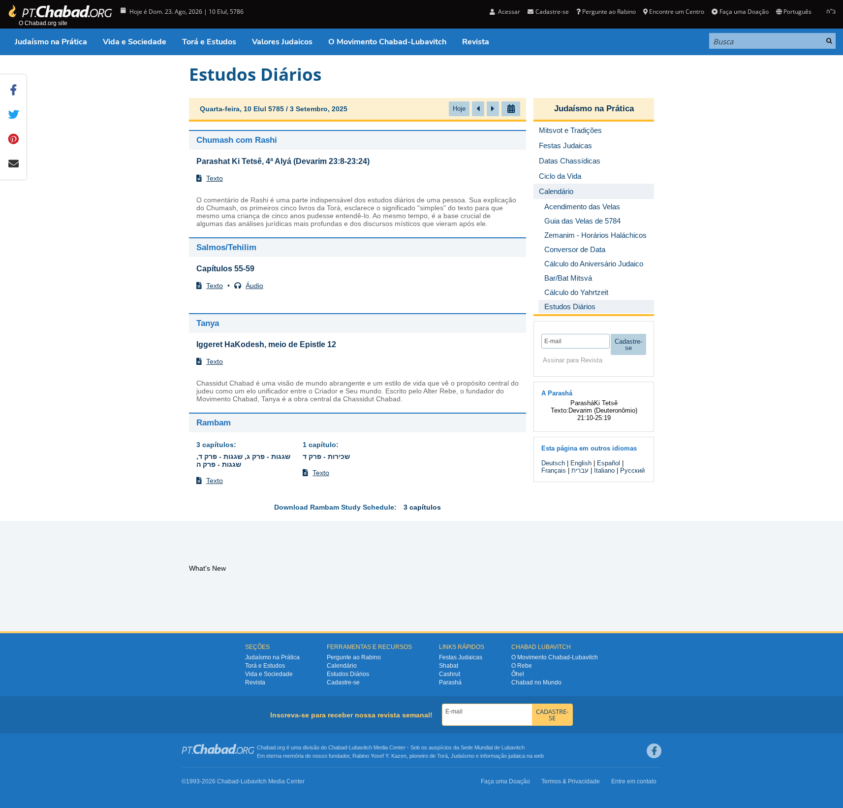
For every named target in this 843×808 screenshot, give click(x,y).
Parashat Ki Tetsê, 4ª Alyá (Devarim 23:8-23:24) (283, 161)
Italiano (604, 470)
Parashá (450, 682)
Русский (632, 470)
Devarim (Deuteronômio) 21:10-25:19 (602, 414)
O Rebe (521, 665)
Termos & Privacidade (570, 781)
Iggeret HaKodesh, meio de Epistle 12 (266, 344)
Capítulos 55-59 (225, 268)
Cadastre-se (343, 682)
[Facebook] (654, 750)
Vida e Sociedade (134, 41)
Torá (442, 756)
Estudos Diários (348, 674)
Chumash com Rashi (236, 140)
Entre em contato (633, 781)
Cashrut (449, 674)
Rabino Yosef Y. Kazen (379, 756)
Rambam (213, 422)
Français (553, 470)
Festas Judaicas (460, 657)
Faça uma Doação (743, 11)
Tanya (207, 323)
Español (608, 463)
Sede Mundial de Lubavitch (493, 747)
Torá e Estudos (209, 41)
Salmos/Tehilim (226, 247)
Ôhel (517, 674)
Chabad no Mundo (536, 682)
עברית (580, 470)
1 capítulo (319, 445)
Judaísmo (462, 756)
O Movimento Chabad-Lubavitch (387, 41)
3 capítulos (215, 445)
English (581, 463)
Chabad (337, 747)
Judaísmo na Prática (51, 41)
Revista (475, 41)
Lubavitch (360, 747)
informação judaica (502, 756)
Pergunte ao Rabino (609, 11)
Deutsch (553, 463)
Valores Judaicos (282, 41)
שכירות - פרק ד (326, 456)
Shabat (448, 665)
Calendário (342, 665)
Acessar (508, 11)
